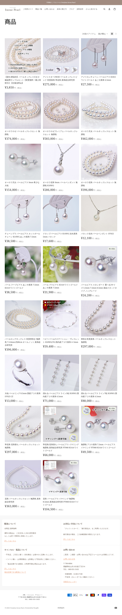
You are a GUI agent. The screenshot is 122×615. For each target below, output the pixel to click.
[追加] (37, 71)
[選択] (75, 71)
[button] (103, 33)
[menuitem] (91, 9)
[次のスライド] (37, 56)
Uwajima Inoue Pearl (17, 608)
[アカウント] (109, 9)
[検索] (104, 9)
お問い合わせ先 (69, 559)
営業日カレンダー (70, 582)
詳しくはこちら (10, 541)
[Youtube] (115, 607)
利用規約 (61, 608)
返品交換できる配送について (15, 572)
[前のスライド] (8, 56)
